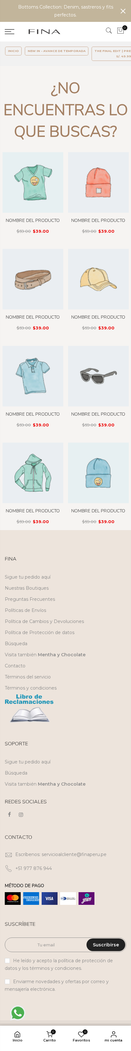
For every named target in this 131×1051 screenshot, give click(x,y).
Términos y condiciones (31, 688)
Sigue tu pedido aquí (28, 577)
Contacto (15, 666)
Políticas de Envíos (25, 610)
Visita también (45, 655)
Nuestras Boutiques (27, 588)
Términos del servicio (28, 677)
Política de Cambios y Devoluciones (44, 621)
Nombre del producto (33, 220)
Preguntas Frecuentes (30, 599)
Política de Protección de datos (39, 632)
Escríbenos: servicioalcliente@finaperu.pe (61, 854)
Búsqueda (16, 643)
